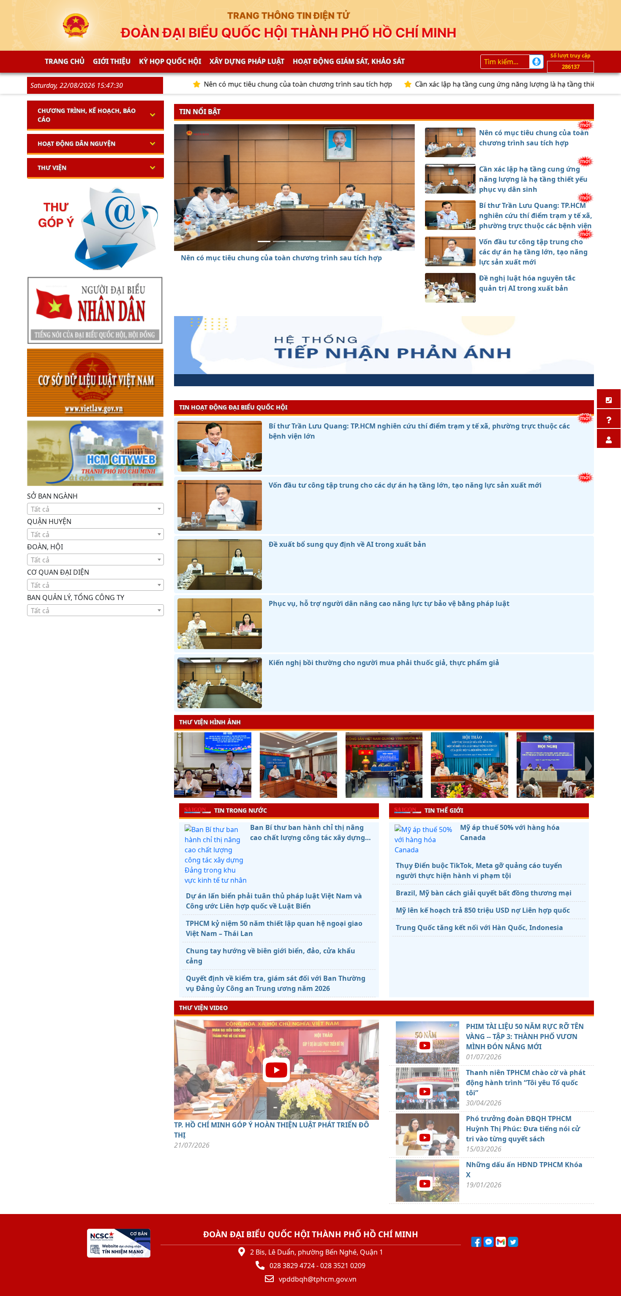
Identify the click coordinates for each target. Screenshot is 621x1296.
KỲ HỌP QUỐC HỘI (170, 61)
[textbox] (95, 509)
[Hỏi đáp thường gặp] (608, 418)
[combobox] (95, 509)
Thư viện (52, 168)
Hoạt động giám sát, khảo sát (349, 61)
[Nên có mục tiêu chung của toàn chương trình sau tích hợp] (264, 241)
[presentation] (179, 766)
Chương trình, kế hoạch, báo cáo (87, 114)
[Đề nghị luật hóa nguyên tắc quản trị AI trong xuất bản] (325, 241)
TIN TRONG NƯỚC (240, 810)
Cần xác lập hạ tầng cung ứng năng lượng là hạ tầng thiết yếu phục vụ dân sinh (487, 84)
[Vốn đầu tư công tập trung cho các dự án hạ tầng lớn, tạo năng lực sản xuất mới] (309, 241)
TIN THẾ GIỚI (444, 810)
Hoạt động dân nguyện (76, 143)
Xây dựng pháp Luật (247, 61)
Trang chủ (64, 61)
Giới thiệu (112, 61)
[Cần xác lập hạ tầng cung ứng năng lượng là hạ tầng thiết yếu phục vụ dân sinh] (279, 241)
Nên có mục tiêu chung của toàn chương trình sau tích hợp (243, 84)
